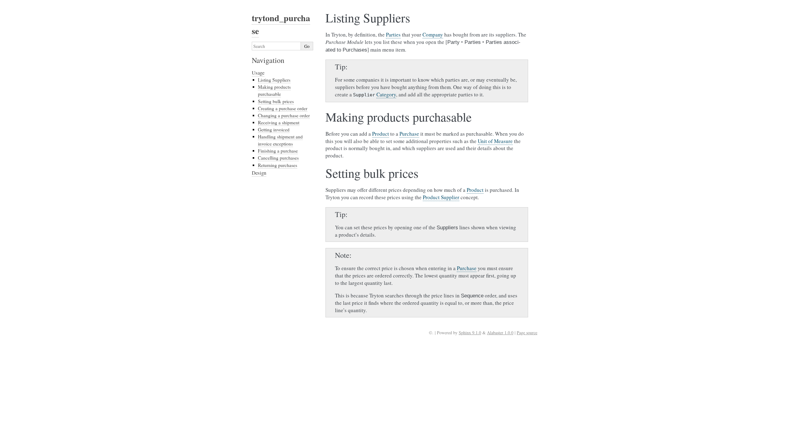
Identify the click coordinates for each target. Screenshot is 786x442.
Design (259, 172)
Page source (527, 332)
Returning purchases (277, 165)
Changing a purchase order (284, 115)
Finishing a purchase (278, 151)
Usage (258, 72)
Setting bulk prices (276, 101)
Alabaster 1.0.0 (500, 332)
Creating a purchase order (282, 108)
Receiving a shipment (278, 122)
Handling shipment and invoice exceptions (280, 140)
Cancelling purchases (278, 158)
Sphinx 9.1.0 (470, 332)
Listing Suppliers (274, 80)
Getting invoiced (274, 129)
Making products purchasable (274, 90)
